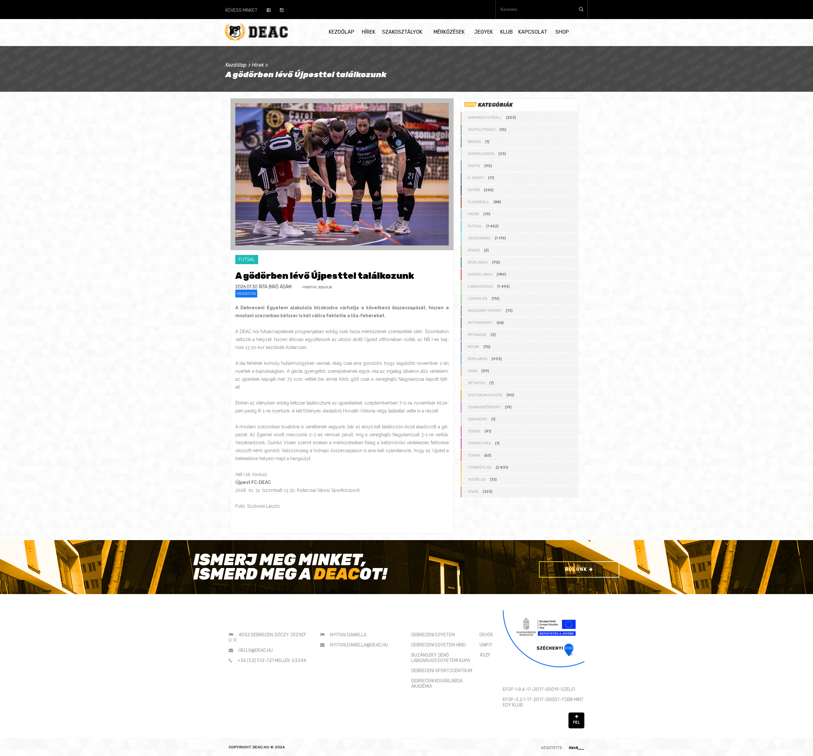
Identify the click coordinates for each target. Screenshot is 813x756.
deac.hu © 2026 (268, 747)
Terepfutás (479, 443)
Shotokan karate (485, 395)
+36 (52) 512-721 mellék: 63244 (272, 660)
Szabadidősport (484, 407)
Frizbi (473, 214)
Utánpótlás (480, 467)
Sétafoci (476, 383)
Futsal (475, 226)
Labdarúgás (480, 286)
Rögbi (473, 347)
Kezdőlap (341, 32)
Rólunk (577, 569)
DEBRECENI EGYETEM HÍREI (438, 645)
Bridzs (474, 141)
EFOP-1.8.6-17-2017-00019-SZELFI (539, 689)
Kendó (474, 250)
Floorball (478, 202)
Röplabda (477, 359)
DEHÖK (486, 635)
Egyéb (474, 190)
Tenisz (474, 431)
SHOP (562, 32)
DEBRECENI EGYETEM (433, 635)
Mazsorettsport (485, 310)
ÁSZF (485, 655)
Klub (506, 32)
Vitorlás (477, 479)
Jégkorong (479, 238)
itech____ (576, 747)
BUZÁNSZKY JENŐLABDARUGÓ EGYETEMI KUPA (440, 657)
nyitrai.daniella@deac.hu (359, 645)
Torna (474, 455)
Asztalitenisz (481, 129)
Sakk (472, 371)
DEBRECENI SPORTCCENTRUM (441, 670)
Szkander (477, 419)
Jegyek (483, 32)
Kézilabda (478, 262)
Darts (474, 166)
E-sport (476, 178)
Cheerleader (481, 153)
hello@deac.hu (256, 650)
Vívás (473, 491)
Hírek (368, 32)
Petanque (477, 334)
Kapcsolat (532, 32)
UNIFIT (486, 645)
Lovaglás (477, 298)
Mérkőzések (449, 32)
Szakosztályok (402, 32)
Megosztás (246, 293)
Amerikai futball (485, 117)
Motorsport (480, 322)
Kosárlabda (480, 274)
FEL (576, 722)
